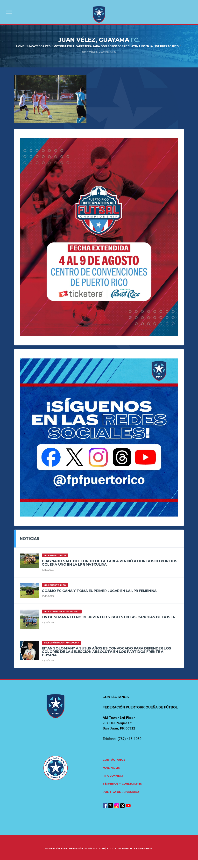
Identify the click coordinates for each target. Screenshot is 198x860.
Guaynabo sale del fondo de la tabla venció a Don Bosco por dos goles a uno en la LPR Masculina (109, 563)
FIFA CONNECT (113, 775)
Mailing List (112, 767)
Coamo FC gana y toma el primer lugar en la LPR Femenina (99, 591)
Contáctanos (114, 759)
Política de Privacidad (121, 792)
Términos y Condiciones (122, 783)
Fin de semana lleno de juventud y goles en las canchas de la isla (108, 617)
